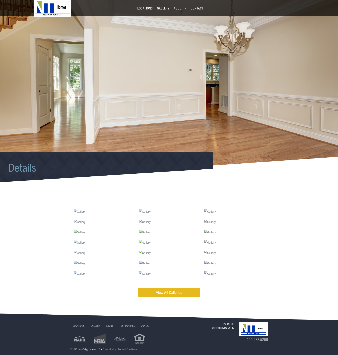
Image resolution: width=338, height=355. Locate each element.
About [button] (179, 8)
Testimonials (127, 325)
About (109, 325)
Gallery (163, 8)
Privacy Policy (109, 349)
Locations (145, 8)
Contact (197, 8)
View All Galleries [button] (169, 292)
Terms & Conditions (127, 349)
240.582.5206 (257, 339)
